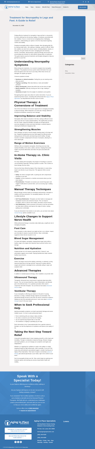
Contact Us (66, 7)
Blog (66, 71)
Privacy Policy (25, 447)
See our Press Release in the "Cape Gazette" (17, 436)
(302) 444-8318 (82, 7)
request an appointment (28, 410)
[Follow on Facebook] (83, 2)
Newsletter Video (70, 73)
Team (32, 7)
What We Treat (45, 7)
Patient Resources (56, 7)
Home (26, 7)
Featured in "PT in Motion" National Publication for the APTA (17, 430)
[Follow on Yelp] (86, 2)
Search (83, 58)
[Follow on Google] (88, 2)
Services (38, 7)
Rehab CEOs (11, 447)
